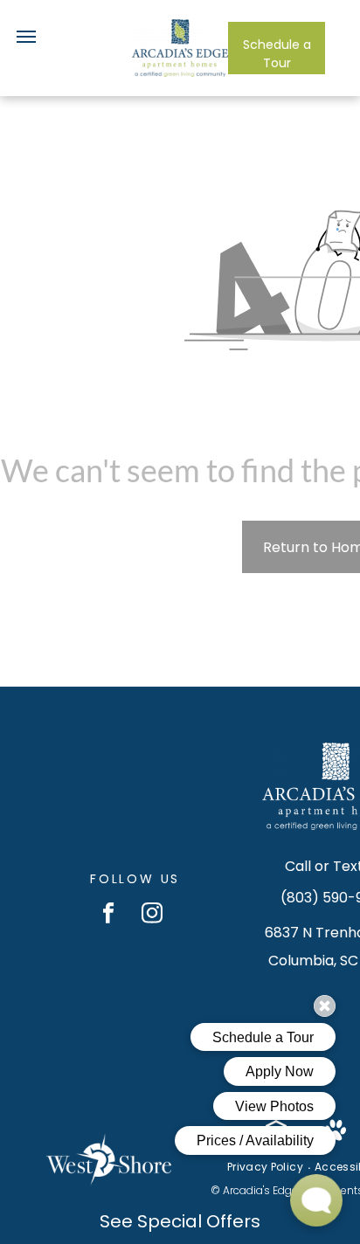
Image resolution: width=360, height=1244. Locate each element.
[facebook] (108, 914)
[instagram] (152, 914)
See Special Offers (180, 1221)
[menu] (26, 36)
